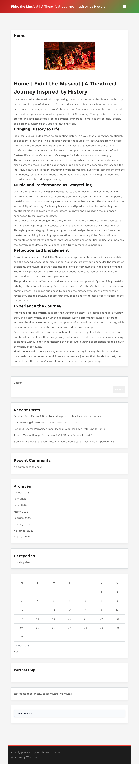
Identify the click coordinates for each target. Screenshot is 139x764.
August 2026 (21, 492)
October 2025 (22, 537)
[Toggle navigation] (124, 6)
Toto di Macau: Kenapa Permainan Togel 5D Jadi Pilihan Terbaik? (53, 435)
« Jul (16, 651)
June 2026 (20, 505)
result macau (24, 713)
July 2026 (20, 499)
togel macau (34, 693)
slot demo (20, 693)
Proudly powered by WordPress (30, 752)
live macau (65, 693)
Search (18, 382)
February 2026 (22, 517)
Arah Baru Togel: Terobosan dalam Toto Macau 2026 (45, 422)
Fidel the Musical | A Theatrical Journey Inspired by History (58, 6)
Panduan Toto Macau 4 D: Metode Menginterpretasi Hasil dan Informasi (57, 416)
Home (19, 35)
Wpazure (16, 757)
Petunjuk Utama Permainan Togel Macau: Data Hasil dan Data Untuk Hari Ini (60, 428)
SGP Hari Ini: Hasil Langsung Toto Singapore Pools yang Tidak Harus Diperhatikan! (64, 441)
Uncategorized (22, 562)
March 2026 (21, 511)
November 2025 (23, 530)
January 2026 (22, 524)
